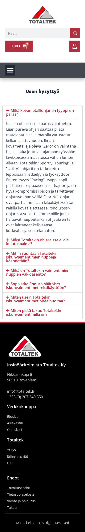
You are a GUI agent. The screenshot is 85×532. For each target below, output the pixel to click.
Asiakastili (15, 423)
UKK (10, 463)
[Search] (75, 33)
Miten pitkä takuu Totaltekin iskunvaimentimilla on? (33, 312)
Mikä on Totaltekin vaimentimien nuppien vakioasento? (37, 272)
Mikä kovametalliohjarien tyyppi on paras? (40, 112)
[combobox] (37, 33)
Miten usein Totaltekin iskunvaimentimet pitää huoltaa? (35, 299)
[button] (10, 70)
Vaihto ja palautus (21, 501)
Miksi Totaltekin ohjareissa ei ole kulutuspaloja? (37, 241)
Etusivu (13, 416)
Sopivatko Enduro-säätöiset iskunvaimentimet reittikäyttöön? (36, 285)
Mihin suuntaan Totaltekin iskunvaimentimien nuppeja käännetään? (32, 257)
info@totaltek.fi (20, 391)
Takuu (12, 507)
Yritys (11, 450)
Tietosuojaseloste (20, 494)
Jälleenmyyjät (17, 456)
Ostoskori (14, 429)
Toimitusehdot (18, 488)
